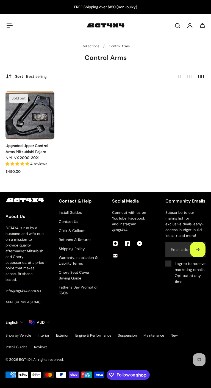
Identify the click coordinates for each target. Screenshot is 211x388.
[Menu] (8, 25)
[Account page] (190, 25)
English (11, 322)
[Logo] (105, 25)
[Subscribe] (198, 249)
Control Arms (119, 46)
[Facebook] (127, 243)
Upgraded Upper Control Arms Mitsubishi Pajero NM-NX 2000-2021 (26, 151)
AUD (41, 322)
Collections (91, 46)
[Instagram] (115, 243)
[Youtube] (140, 243)
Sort (31, 76)
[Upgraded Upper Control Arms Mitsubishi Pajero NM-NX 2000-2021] (29, 115)
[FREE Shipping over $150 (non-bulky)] (105, 7)
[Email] (115, 256)
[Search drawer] (177, 25)
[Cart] (202, 25)
